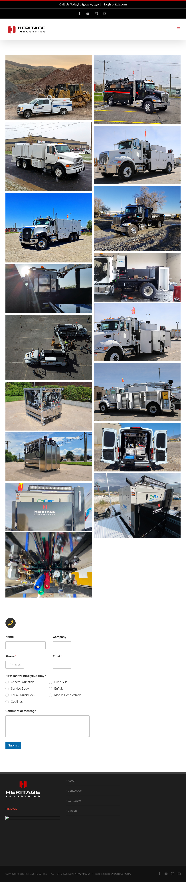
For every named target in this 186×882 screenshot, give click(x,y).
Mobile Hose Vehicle (67, 695)
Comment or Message (20, 711)
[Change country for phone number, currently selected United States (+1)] (9, 665)
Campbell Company (121, 874)
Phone (10, 656)
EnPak (58, 688)
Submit (13, 745)
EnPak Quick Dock (23, 695)
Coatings (17, 701)
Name (10, 637)
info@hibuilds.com (114, 4)
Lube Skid (61, 682)
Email (57, 656)
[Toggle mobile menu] (179, 29)
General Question (22, 682)
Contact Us (75, 790)
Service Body (20, 688)
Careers (72, 810)
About (71, 780)
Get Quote (74, 800)
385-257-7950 (27, 624)
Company (60, 637)
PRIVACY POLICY (82, 874)
